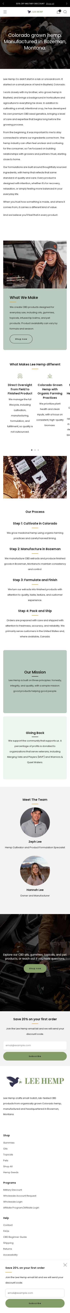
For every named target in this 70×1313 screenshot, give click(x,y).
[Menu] (5, 12)
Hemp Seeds (10, 1172)
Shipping (8, 1243)
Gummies (9, 1142)
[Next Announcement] (67, 3)
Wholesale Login (12, 1201)
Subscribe (35, 1303)
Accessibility (10, 1254)
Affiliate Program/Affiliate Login (21, 1207)
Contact (8, 1225)
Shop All (8, 1166)
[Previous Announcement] (3, 3)
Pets (5, 1160)
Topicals (8, 1154)
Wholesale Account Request (19, 1195)
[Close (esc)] (65, 1265)
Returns (7, 1249)
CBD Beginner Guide (15, 1237)
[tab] (31, 450)
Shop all (50, 3)
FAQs (6, 1231)
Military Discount (12, 1190)
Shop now (21, 339)
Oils (5, 1148)
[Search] (65, 11)
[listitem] (35, 3)
